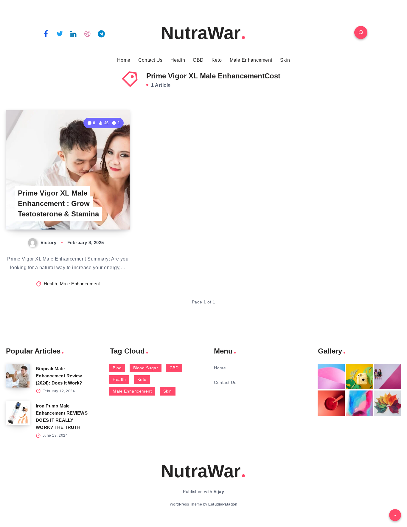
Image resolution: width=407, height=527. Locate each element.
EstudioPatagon (222, 504)
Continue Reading (101, 211)
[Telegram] (101, 33)
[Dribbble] (87, 33)
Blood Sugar (145, 367)
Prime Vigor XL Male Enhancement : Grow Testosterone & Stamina (58, 203)
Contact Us (150, 60)
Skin (285, 60)
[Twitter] (60, 33)
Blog (117, 367)
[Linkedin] (73, 33)
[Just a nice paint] (359, 403)
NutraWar (200, 33)
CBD (198, 60)
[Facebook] (46, 33)
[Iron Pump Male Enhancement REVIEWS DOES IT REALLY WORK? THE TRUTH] (18, 413)
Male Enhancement (251, 60)
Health (177, 60)
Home (123, 60)
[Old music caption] (387, 376)
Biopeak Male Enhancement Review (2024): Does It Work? (59, 375)
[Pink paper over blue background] (331, 376)
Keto (217, 60)
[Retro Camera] (359, 376)
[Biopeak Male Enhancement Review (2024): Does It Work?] (18, 376)
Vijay (219, 491)
